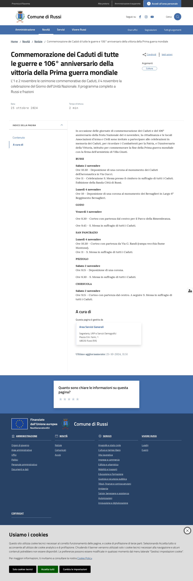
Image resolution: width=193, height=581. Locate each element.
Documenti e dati (19, 469)
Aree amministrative (21, 450)
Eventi (145, 450)
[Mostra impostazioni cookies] (190, 290)
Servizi (107, 436)
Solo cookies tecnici (23, 569)
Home (14, 41)
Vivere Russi (149, 436)
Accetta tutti (47, 569)
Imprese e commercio (109, 459)
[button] (177, 16)
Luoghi (145, 445)
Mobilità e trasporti (107, 469)
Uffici (13, 455)
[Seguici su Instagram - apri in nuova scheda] (145, 16)
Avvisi (58, 455)
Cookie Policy (84, 558)
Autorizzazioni (105, 498)
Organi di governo (20, 445)
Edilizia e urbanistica (108, 464)
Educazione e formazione (110, 474)
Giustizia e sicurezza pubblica (112, 479)
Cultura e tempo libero (109, 450)
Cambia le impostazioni (75, 569)
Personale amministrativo (24, 464)
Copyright (17, 513)
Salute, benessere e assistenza (113, 493)
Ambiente (103, 488)
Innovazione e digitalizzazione (113, 503)
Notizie (38, 41)
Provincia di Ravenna (21, 3)
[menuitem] (25, 29)
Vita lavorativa (105, 455)
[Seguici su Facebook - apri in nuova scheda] (139, 16)
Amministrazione (26, 436)
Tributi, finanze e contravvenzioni (114, 483)
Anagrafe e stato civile (109, 445)
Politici (14, 459)
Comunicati (60, 450)
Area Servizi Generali (91, 327)
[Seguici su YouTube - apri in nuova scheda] (151, 16)
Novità (26, 41)
